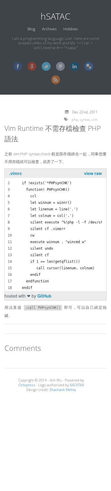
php (75, 119)
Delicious (88, 66)
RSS (55, 79)
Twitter (46, 66)
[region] (53, 232)
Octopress (26, 384)
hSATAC (55, 16)
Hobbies (70, 29)
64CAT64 (77, 384)
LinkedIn (74, 66)
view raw (93, 173)
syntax (85, 119)
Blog (31, 29)
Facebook (17, 66)
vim (95, 119)
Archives (49, 29)
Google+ (32, 66)
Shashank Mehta (62, 389)
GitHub (60, 66)
